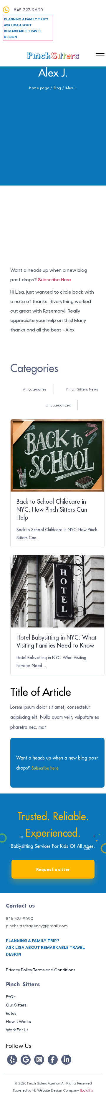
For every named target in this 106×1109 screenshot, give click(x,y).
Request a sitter (53, 868)
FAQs (11, 996)
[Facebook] (53, 1060)
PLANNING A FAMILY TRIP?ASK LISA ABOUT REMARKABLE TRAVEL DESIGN (26, 28)
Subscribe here (45, 768)
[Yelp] (12, 1060)
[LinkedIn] (66, 1060)
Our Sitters (16, 1004)
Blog (57, 88)
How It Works (18, 1021)
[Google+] (26, 1060)
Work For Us (17, 1029)
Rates (11, 1013)
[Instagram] (39, 1060)
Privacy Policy (19, 969)
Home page (39, 88)
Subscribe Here (54, 279)
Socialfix (86, 1090)
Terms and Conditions (54, 969)
